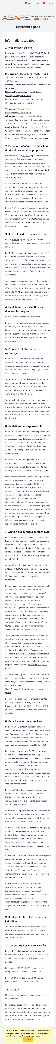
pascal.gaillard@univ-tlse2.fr (18, 95)
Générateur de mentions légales (34, 138)
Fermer (28, 1039)
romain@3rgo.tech (41, 130)
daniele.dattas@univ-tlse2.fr (18, 112)
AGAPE (9, 64)
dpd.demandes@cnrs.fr (25, 548)
